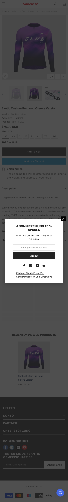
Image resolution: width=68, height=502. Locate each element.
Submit (34, 255)
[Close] (63, 218)
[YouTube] (44, 265)
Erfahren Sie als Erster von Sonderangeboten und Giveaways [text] (34, 275)
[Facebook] (24, 265)
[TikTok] (37, 265)
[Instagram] (30, 265)
